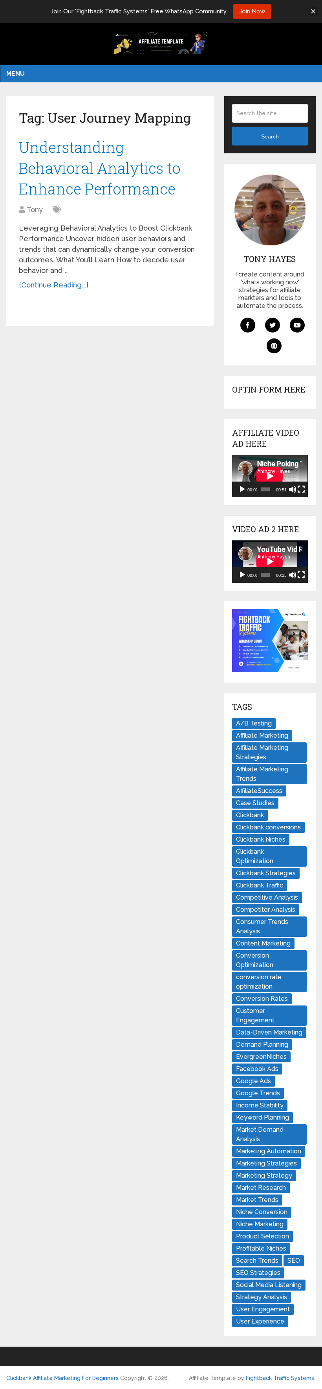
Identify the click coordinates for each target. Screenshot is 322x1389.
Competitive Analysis (267, 897)
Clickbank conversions (268, 827)
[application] (269, 476)
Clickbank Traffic (259, 885)
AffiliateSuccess (259, 790)
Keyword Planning (262, 1117)
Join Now (252, 11)
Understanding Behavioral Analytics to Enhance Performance (100, 167)
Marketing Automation (268, 1151)
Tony (35, 209)
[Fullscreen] (301, 489)
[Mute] (292, 489)
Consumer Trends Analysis (262, 926)
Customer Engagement (255, 1015)
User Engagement (263, 1309)
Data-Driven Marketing (269, 1032)
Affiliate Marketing (262, 735)
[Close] (313, 11)
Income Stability (260, 1105)
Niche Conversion (261, 1212)
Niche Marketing (260, 1224)
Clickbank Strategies (266, 873)
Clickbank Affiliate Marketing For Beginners (62, 1378)
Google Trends (258, 1093)
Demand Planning (262, 1044)
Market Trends (257, 1200)
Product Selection (262, 1236)
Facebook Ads (257, 1069)
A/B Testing (254, 723)
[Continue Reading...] (53, 285)
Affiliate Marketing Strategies (262, 752)
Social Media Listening (269, 1285)
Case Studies (255, 803)
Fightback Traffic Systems (280, 1378)
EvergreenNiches (261, 1056)
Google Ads (253, 1081)
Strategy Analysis (261, 1297)
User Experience (260, 1321)
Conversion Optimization (254, 960)
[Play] (242, 489)
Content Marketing (263, 943)
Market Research (261, 1187)
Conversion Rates (262, 998)
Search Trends (257, 1260)
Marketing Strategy (264, 1175)
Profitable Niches (261, 1248)
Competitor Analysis (265, 909)
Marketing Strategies (266, 1163)
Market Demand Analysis (260, 1134)
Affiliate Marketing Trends (262, 773)
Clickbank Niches (260, 839)
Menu (15, 73)
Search (270, 136)
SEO (293, 1260)
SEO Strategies (258, 1272)
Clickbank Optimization (254, 856)
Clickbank (250, 815)
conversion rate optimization (259, 981)
